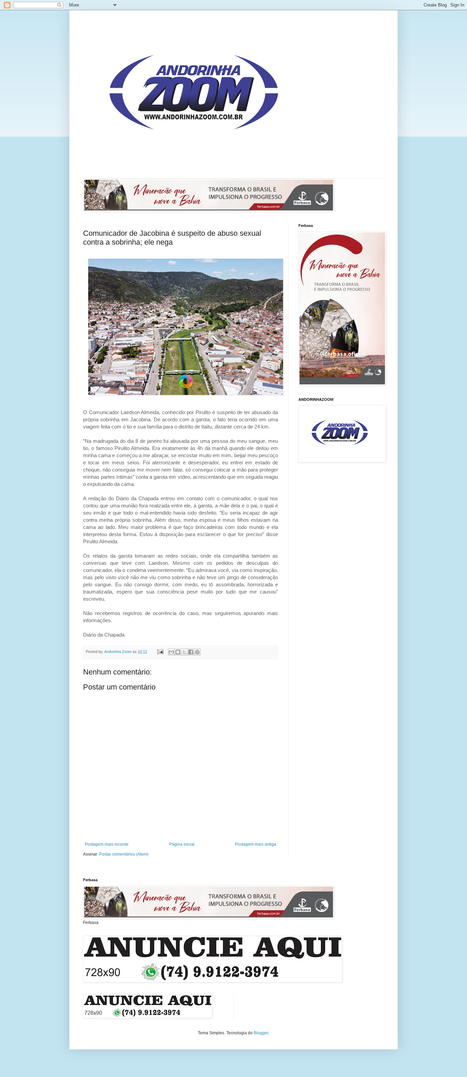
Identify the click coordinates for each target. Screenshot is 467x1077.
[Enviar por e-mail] (171, 652)
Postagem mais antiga (255, 844)
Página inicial (182, 844)
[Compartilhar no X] (184, 652)
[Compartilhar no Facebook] (190, 652)
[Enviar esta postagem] (160, 652)
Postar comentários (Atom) (123, 854)
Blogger (261, 1033)
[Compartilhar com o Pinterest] (197, 652)
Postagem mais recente (107, 844)
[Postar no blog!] (177, 652)
